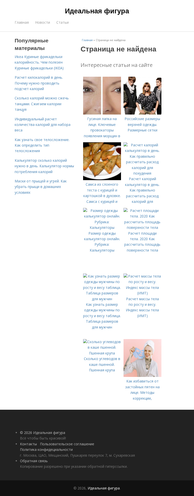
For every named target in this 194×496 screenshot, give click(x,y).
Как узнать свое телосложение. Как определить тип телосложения (42, 145)
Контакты (28, 444)
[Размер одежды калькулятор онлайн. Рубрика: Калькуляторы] (102, 227)
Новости (42, 22)
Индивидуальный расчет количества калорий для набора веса (42, 125)
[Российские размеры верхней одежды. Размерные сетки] (142, 113)
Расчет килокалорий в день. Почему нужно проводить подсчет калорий (39, 83)
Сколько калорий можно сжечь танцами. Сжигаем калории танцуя (42, 104)
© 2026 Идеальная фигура (42, 432)
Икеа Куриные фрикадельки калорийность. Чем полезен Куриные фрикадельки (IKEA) (39, 62)
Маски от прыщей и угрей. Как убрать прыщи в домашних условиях (41, 187)
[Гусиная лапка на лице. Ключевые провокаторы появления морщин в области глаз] (102, 113)
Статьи (62, 22)
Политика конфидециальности (46, 449)
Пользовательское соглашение (67, 444)
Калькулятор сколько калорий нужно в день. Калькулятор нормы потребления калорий (44, 166)
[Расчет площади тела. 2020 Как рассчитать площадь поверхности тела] (142, 227)
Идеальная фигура (97, 10)
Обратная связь (34, 460)
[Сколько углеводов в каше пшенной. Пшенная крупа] (102, 353)
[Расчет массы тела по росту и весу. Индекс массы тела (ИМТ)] (142, 293)
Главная (22, 22)
